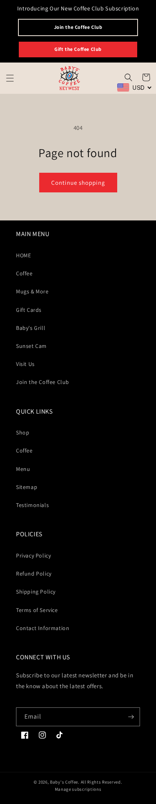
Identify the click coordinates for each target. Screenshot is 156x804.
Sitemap (26, 487)
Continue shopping (78, 182)
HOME (23, 255)
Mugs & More (32, 291)
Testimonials (32, 505)
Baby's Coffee (64, 782)
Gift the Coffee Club (78, 49)
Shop (22, 432)
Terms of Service (37, 610)
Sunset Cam (31, 345)
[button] (10, 78)
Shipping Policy (36, 591)
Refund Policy (34, 573)
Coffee (24, 273)
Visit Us (25, 364)
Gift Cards (29, 309)
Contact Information (42, 628)
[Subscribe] (131, 716)
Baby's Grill (30, 327)
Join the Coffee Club (78, 27)
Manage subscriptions (78, 789)
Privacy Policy (33, 555)
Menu (23, 469)
